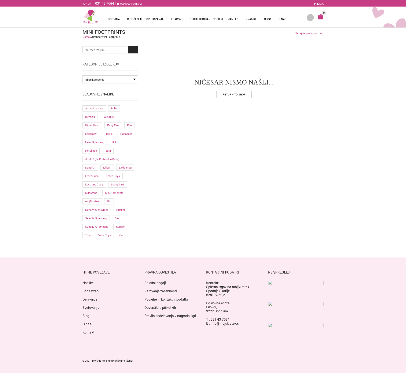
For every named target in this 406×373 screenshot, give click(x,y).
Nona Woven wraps (96, 210)
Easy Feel (113, 125)
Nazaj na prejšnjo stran (308, 33)
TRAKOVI (176, 19)
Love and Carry (94, 184)
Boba (114, 108)
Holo (114, 142)
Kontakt (87, 3)
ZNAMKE (251, 19)
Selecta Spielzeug (96, 218)
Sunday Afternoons (96, 227)
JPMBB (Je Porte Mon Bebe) (102, 159)
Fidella (108, 134)
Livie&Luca (92, 176)
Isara (108, 150)
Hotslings (91, 150)
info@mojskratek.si (129, 3)
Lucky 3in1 (117, 184)
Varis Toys (104, 235)
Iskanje (133, 49)
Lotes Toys (113, 176)
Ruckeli (120, 210)
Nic (109, 201)
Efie (129, 125)
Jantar (233, 19)
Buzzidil (90, 117)
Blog (267, 19)
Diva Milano (92, 125)
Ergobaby (91, 134)
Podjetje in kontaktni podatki (166, 299)
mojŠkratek (92, 201)
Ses (117, 218)
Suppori (120, 227)
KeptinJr (90, 167)
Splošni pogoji (155, 282)
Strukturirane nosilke (207, 19)
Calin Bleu (108, 117)
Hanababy (126, 134)
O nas (282, 19)
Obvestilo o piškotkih (160, 307)
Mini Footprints (114, 193)
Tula (88, 235)
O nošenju (134, 19)
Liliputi (107, 167)
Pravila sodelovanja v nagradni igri (170, 315)
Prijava (319, 3)
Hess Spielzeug (94, 142)
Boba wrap (90, 291)
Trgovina (113, 19)
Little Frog (125, 167)
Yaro (121, 235)
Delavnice (89, 299)
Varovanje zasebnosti (160, 291)
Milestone (91, 193)
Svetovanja (154, 19)
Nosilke (87, 282)
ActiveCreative (94, 108)
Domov (86, 37)
